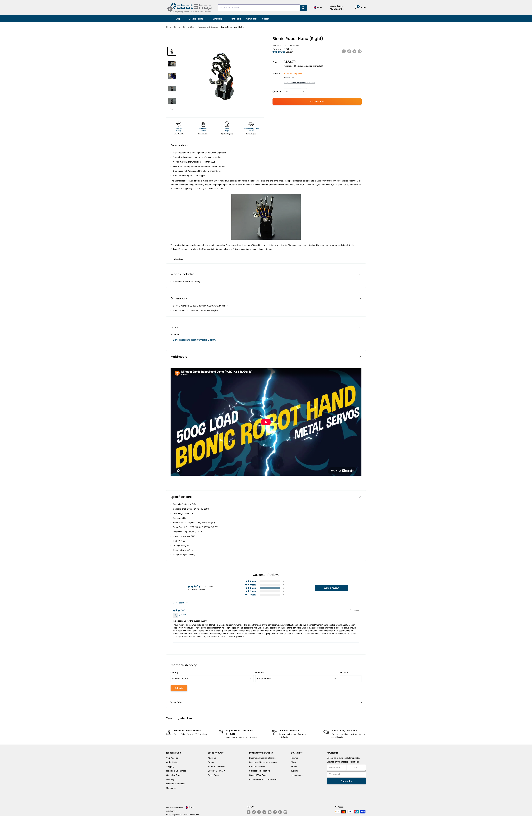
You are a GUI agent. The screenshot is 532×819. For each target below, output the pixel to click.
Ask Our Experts (227, 134)
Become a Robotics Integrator (262, 758)
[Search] (303, 8)
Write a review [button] (331, 588)
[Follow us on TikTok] (275, 812)
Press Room (213, 775)
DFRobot (277, 45)
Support (265, 19)
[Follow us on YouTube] (270, 812)
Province (259, 672)
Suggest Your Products (259, 771)
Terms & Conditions (217, 766)
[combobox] (259, 7)
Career (211, 762)
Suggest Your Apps (258, 775)
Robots (177, 27)
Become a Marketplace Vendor (263, 762)
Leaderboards (297, 775)
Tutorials (294, 771)
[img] (179, 610)
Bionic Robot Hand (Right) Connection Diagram (194, 340)
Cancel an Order (173, 775)
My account (336, 9)
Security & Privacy (216, 771)
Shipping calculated (303, 66)
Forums (294, 758)
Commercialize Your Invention (262, 779)
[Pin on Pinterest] (349, 51)
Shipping (170, 766)
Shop (178, 19)
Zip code (344, 672)
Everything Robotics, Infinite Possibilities (182, 815)
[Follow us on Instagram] (259, 812)
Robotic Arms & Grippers (208, 27)
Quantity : (277, 91)
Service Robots (196, 19)
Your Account (172, 758)
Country (174, 672)
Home (168, 27)
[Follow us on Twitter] (254, 812)
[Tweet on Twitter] (354, 51)
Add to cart (317, 101)
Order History (172, 762)
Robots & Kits (189, 27)
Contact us (171, 788)
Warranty (170, 779)
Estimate (179, 688)
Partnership (236, 19)
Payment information (175, 783)
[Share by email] (360, 51)
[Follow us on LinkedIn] (280, 812)
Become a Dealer (257, 766)
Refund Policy (176, 702)
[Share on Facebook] (344, 51)
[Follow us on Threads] (285, 812)
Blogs (293, 762)
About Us (212, 758)
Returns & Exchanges (176, 771)
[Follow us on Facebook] (248, 812)
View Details (179, 134)
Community (251, 19)
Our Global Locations (174, 807)
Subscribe (346, 781)
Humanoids (217, 19)
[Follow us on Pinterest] (264, 812)
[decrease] (287, 91)
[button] (171, 109)
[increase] (304, 91)
